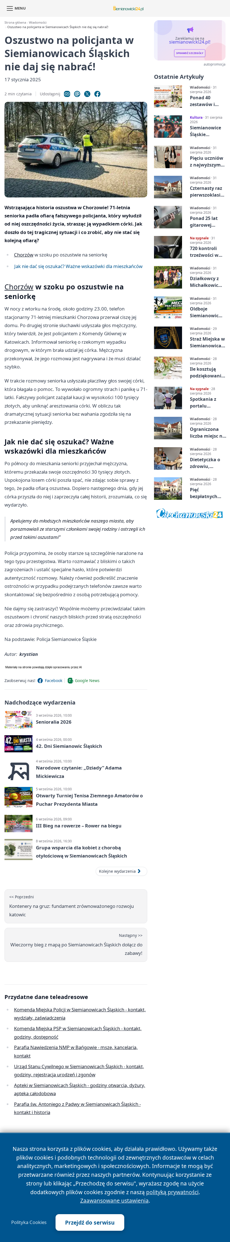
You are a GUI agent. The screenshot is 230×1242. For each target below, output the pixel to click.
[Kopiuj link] (67, 94)
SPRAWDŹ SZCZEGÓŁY (189, 53)
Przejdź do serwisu (90, 1222)
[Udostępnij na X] (87, 94)
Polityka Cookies (29, 1222)
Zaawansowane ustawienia (114, 1200)
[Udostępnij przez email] (77, 94)
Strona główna (15, 22)
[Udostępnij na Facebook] (97, 94)
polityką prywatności (172, 1192)
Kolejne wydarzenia (117, 871)
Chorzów (23, 254)
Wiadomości (38, 22)
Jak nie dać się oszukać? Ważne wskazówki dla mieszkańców (78, 266)
